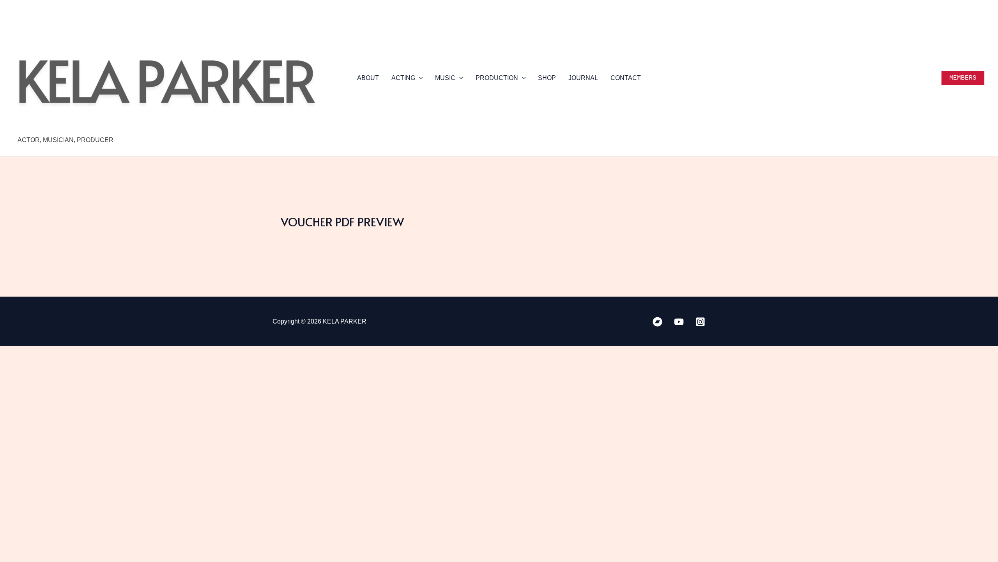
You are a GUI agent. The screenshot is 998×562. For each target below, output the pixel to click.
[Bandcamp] (657, 322)
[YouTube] (679, 322)
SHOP (547, 78)
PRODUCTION (497, 78)
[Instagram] (700, 322)
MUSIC (445, 78)
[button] (419, 78)
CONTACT (625, 78)
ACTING (403, 78)
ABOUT (368, 78)
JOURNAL (583, 78)
